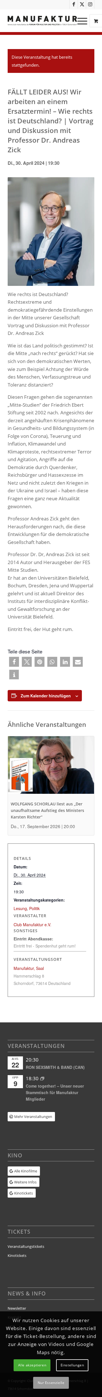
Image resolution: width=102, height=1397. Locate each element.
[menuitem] (83, 20)
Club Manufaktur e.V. (32, 924)
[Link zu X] (82, 4)
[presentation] (51, 768)
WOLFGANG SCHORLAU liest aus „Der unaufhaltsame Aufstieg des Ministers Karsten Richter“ (47, 810)
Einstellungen (72, 1365)
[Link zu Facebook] (74, 4)
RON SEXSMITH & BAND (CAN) (55, 1067)
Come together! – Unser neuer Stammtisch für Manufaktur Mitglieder (55, 1092)
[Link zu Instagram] (90, 4)
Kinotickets (17, 1255)
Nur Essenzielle (51, 1382)
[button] (14, 662)
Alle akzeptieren (32, 1365)
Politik (34, 908)
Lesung (20, 908)
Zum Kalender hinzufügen (46, 695)
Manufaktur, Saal (29, 968)
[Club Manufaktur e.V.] (42, 20)
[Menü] (79, 20)
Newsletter (17, 1308)
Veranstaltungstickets (26, 1246)
